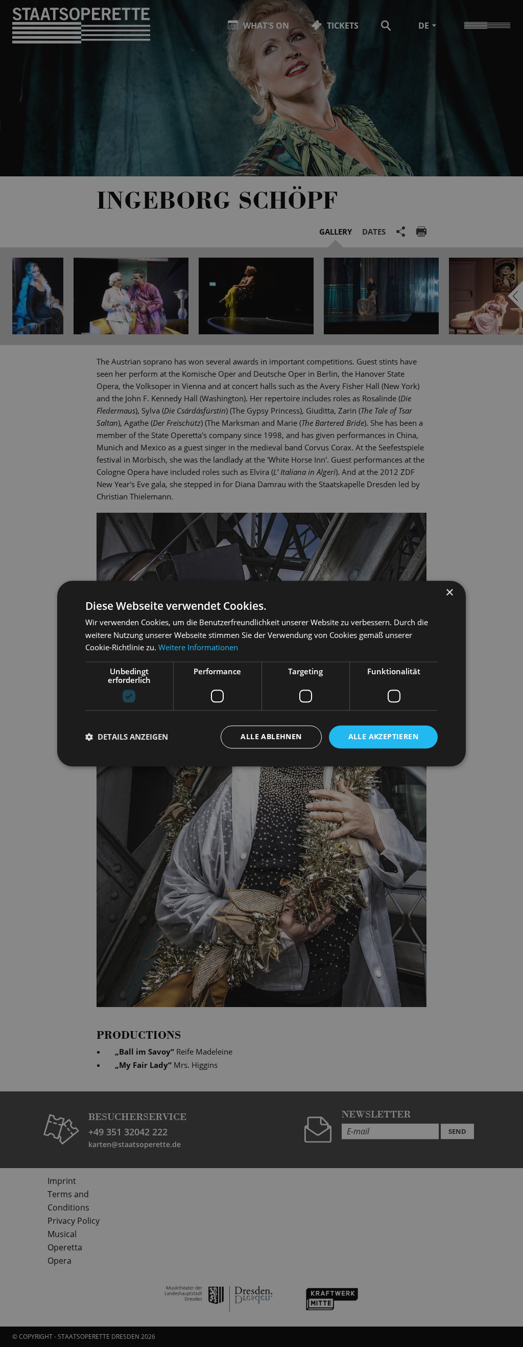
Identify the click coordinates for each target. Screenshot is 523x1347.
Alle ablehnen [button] (271, 736)
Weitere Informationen (198, 648)
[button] (126, 737)
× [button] (449, 593)
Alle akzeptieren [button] (383, 736)
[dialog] (261, 673)
